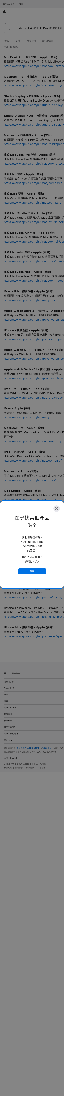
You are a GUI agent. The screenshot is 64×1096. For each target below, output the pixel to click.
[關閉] (56, 508)
